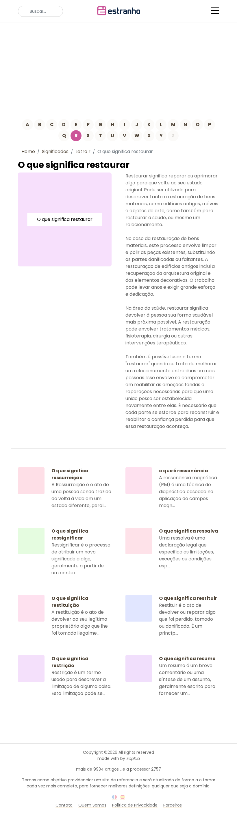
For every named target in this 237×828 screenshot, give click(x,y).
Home (28, 151)
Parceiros (172, 805)
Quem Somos (92, 805)
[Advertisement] (118, 66)
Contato (64, 805)
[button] (215, 10)
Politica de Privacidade (135, 805)
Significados (55, 151)
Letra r (82, 151)
